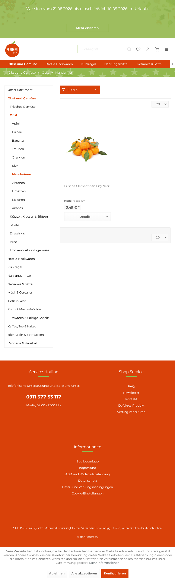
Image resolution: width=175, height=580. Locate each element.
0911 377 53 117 (43, 397)
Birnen (17, 132)
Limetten (19, 191)
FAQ (131, 386)
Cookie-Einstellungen (88, 493)
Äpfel (16, 123)
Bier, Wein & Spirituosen (26, 335)
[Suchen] (129, 49)
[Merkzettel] (138, 49)
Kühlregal (15, 267)
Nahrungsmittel (20, 276)
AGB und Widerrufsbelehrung (87, 474)
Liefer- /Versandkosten (86, 528)
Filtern (72, 90)
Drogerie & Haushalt (23, 343)
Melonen (18, 200)
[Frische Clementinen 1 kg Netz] (87, 149)
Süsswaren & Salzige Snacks (28, 318)
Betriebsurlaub (87, 461)
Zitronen (18, 183)
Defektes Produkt (131, 405)
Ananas (17, 208)
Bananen (18, 140)
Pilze (13, 242)
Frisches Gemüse (22, 107)
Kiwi (15, 166)
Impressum (87, 468)
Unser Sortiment (20, 90)
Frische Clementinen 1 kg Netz (86, 186)
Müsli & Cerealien (20, 292)
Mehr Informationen (104, 563)
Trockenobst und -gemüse (29, 250)
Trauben (18, 149)
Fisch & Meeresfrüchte (24, 309)
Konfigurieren (115, 573)
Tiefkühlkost (17, 301)
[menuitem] (105, 49)
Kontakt (131, 399)
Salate (14, 225)
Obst (13, 115)
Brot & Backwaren (21, 259)
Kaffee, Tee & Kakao (22, 326)
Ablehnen (57, 573)
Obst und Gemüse (22, 98)
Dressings (17, 233)
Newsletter (131, 393)
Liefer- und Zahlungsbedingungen (87, 487)
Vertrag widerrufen (131, 412)
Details (84, 217)
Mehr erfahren (87, 28)
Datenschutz (87, 481)
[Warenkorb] (157, 49)
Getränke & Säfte (20, 284)
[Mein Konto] (147, 49)
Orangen (18, 157)
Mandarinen (21, 174)
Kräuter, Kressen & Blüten (29, 216)
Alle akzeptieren (84, 573)
